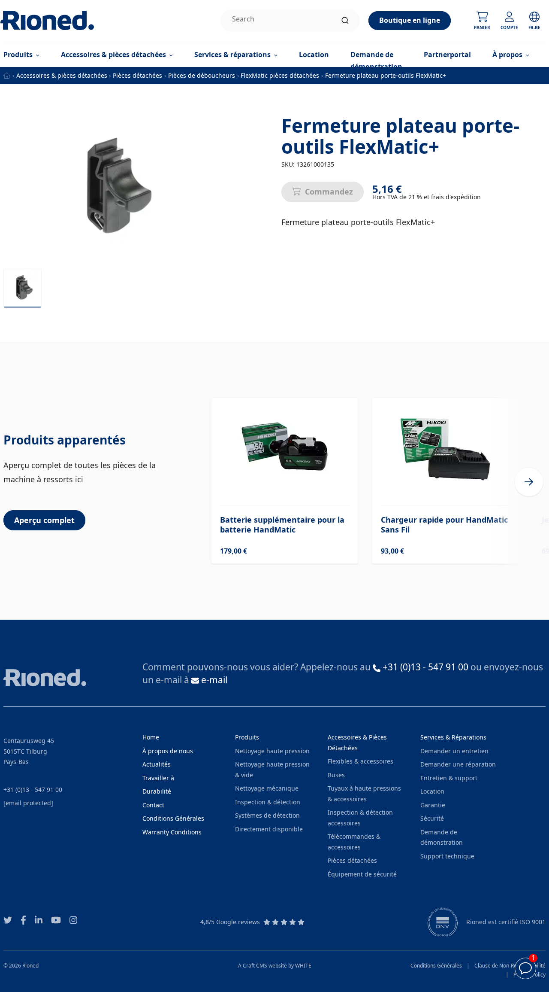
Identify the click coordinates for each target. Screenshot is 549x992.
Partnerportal (447, 54)
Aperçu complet (44, 520)
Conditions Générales (436, 965)
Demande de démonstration (376, 60)
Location (314, 54)
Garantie (432, 805)
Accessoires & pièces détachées (61, 75)
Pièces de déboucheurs (201, 75)
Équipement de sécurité (362, 874)
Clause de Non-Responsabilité (510, 965)
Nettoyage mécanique (267, 788)
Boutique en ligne (409, 20)
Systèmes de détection (267, 815)
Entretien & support (448, 778)
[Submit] (345, 20)
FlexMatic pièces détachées (280, 75)
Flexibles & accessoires (360, 761)
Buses (336, 775)
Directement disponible (269, 829)
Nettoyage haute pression (272, 751)
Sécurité (432, 818)
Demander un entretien (454, 751)
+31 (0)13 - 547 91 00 (32, 789)
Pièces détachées (137, 75)
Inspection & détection (267, 802)
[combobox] (290, 20)
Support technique (447, 856)
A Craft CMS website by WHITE (274, 965)
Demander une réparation (458, 764)
